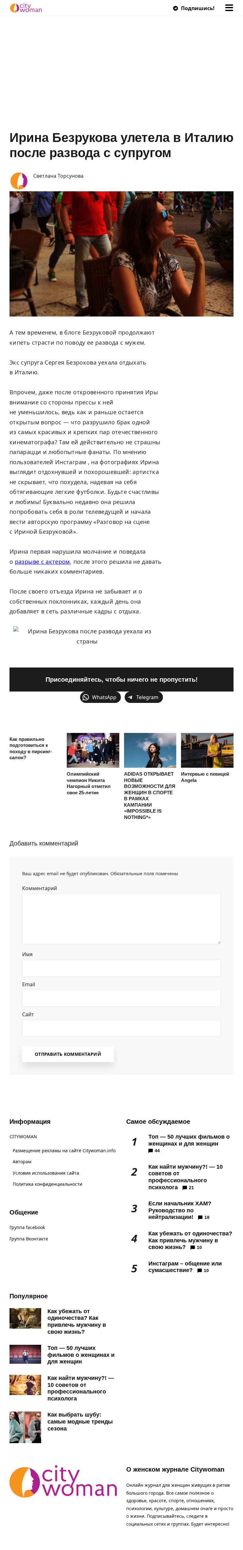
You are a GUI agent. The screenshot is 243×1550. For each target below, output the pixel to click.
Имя (29, 954)
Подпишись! (197, 8)
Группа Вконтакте (28, 1239)
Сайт (28, 1014)
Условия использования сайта (46, 1173)
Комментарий (41, 888)
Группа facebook (27, 1227)
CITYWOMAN (23, 1137)
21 (191, 1187)
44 (157, 1150)
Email (30, 984)
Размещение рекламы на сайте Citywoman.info (64, 1150)
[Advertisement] (121, 82)
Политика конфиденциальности (47, 1184)
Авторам (22, 1162)
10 (199, 1247)
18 (206, 1217)
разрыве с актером (42, 561)
